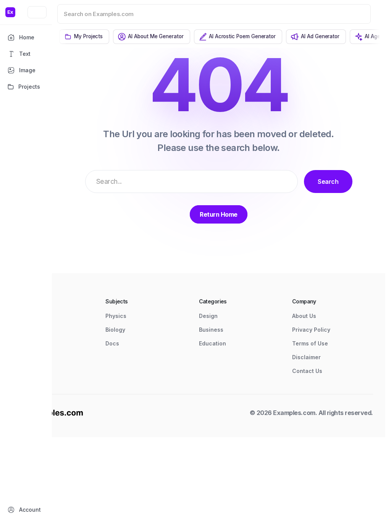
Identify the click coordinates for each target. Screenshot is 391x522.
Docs (112, 343)
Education (212, 343)
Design (208, 316)
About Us (304, 316)
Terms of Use (310, 343)
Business (211, 329)
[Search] (355, 14)
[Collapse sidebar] (37, 12)
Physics (115, 316)
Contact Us (307, 371)
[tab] (84, 36)
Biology (115, 329)
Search (328, 181)
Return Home (219, 214)
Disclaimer (306, 357)
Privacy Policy (311, 329)
